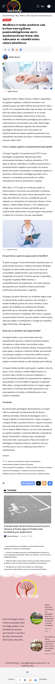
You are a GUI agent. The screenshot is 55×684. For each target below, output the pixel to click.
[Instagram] (27, 672)
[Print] (21, 50)
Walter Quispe (43, 474)
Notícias (7, 20)
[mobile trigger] (5, 6)
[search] (38, 6)
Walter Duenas (9, 474)
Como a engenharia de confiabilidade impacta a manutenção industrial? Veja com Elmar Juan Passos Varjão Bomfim (27, 555)
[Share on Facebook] (9, 50)
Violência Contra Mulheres (33, 471)
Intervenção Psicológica (13, 467)
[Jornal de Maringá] (14, 6)
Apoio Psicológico (32, 461)
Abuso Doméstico (16, 461)
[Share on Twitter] (13, 50)
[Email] (17, 50)
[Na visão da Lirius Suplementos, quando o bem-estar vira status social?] (36, 645)
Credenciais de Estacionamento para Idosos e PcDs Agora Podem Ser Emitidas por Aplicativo (27, 529)
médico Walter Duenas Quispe (38, 467)
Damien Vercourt (14, 57)
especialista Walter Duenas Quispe (18, 464)
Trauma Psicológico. (11, 471)
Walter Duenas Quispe (26, 474)
